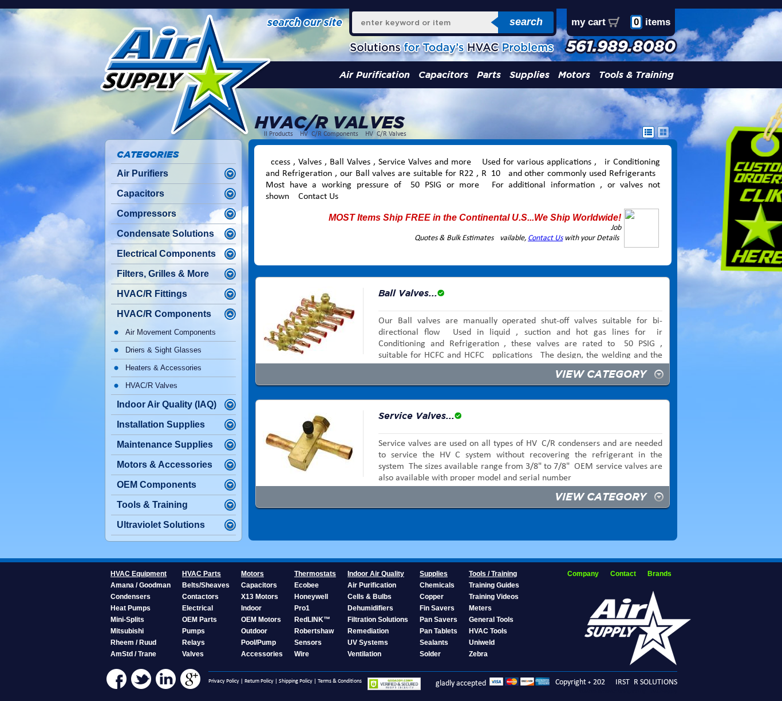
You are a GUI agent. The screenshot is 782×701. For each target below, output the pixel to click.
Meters (480, 608)
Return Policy (259, 681)
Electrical (197, 608)
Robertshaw (314, 631)
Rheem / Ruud (133, 643)
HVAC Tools (488, 631)
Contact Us (545, 238)
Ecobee (306, 585)
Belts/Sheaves (206, 585)
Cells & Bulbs (369, 597)
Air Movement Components (170, 332)
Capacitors (443, 74)
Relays (193, 643)
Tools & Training (636, 74)
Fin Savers (437, 608)
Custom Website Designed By (613, 691)
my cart (588, 22)
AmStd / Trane (133, 654)
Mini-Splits (127, 620)
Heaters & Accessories (163, 367)
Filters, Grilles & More (163, 274)
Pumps (193, 631)
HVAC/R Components (329, 134)
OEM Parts (199, 620)
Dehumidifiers (370, 608)
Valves (193, 654)
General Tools (491, 620)
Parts (489, 74)
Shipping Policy (296, 681)
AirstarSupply (662, 691)
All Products (276, 134)
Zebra (478, 654)
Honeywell (311, 597)
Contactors (200, 597)
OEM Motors (261, 620)
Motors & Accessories (164, 464)
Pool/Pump (258, 643)
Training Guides (494, 585)
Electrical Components (166, 254)
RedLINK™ (312, 620)
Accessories (262, 654)
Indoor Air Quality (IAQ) (166, 404)
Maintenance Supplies (165, 444)
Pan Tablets (438, 631)
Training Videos (494, 597)
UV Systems (367, 643)
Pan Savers (438, 620)
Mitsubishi (127, 631)
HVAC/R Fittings (152, 294)
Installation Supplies (161, 424)
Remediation (368, 631)
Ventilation (364, 654)
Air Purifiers (142, 173)
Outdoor (254, 631)
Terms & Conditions (340, 681)
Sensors (308, 643)
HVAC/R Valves (385, 134)
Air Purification (374, 74)
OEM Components (156, 484)
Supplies (530, 74)
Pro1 (302, 608)
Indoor (251, 608)
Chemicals (437, 585)
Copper (432, 597)
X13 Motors (259, 597)
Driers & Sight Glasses (163, 350)
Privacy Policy (223, 681)
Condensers (130, 597)
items (652, 22)
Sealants (434, 643)
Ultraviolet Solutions (161, 525)
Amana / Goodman (140, 585)
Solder (430, 654)
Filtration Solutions (377, 620)
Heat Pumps (130, 608)
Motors (574, 74)
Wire (301, 654)
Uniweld (482, 643)
